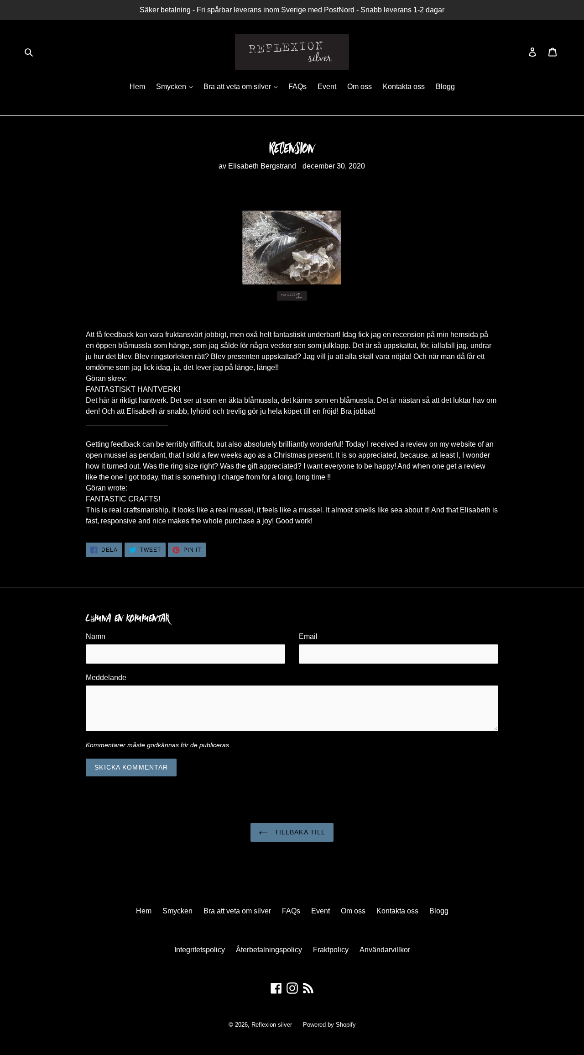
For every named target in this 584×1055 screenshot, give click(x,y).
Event (327, 86)
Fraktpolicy (331, 950)
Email (308, 636)
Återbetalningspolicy (269, 950)
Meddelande (106, 677)
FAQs (297, 86)
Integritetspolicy (199, 950)
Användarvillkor (385, 950)
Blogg (445, 86)
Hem (137, 86)
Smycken (172, 86)
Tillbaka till (299, 832)
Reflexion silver (271, 1024)
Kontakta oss (404, 86)
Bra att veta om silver (238, 86)
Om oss (359, 86)
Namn (95, 636)
